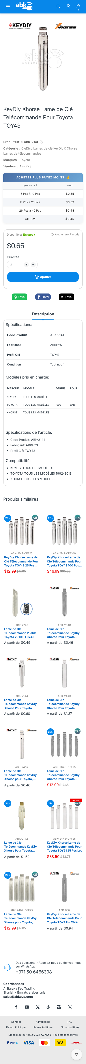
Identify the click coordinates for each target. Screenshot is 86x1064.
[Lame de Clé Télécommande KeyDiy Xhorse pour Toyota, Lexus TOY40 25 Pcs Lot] (21, 887)
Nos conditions (70, 1027)
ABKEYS (46, 1034)
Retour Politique (16, 1027)
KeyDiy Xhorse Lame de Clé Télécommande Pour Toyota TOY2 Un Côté (64, 918)
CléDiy (26, 148)
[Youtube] (27, 1007)
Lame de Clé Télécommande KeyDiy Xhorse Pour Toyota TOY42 (20, 847)
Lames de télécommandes (22, 153)
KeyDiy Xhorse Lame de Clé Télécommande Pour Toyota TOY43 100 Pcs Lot (64, 561)
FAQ (70, 1021)
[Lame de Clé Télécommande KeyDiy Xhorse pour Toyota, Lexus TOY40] (21, 744)
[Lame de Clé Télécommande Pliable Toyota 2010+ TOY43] (21, 602)
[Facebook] (16, 1007)
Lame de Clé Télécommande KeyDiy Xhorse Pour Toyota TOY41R (20, 704)
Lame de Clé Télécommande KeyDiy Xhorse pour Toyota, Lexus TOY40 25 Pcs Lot (21, 918)
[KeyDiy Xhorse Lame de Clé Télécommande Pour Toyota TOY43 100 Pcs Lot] (64, 531)
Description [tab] (43, 314)
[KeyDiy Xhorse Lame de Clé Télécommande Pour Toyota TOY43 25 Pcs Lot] (21, 531)
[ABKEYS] (24, 10)
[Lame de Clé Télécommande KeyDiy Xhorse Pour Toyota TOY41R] (21, 673)
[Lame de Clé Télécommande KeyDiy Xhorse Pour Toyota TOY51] (64, 673)
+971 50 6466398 (34, 972)
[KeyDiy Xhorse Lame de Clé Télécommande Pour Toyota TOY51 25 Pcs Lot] (64, 816)
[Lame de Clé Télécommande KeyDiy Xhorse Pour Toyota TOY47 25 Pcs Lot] (64, 744)
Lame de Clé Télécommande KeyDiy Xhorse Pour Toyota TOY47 (63, 633)
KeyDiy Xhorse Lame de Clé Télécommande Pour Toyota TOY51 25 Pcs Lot (64, 846)
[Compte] (68, 6)
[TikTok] (48, 1007)
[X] (38, 1007)
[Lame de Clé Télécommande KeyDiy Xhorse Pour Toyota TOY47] (64, 602)
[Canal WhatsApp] (70, 1007)
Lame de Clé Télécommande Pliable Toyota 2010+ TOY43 (20, 633)
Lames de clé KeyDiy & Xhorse (55, 148)
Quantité (13, 257)
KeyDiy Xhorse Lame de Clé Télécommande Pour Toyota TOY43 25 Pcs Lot (21, 561)
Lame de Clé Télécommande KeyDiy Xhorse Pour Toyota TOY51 (63, 704)
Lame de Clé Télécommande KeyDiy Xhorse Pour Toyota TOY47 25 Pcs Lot (63, 775)
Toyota (25, 160)
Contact (16, 1021)
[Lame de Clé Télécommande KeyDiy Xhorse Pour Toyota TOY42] (21, 816)
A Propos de (43, 1021)
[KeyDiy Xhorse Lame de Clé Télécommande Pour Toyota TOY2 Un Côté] (64, 887)
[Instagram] (59, 1007)
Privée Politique (43, 1027)
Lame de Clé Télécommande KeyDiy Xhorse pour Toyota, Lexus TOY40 (20, 775)
